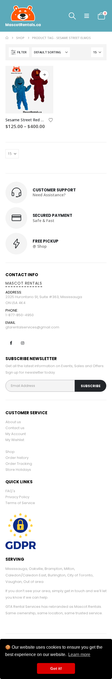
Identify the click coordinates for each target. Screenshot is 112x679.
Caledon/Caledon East (25, 575)
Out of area (33, 581)
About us (13, 422)
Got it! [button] (56, 668)
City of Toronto (80, 575)
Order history (17, 457)
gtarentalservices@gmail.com (32, 327)
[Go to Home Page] (6, 38)
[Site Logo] (32, 15)
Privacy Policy (17, 497)
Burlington (57, 575)
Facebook (11, 343)
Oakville (36, 568)
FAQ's (10, 491)
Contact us (14, 427)
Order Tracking (18, 463)
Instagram (22, 343)
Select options (44, 75)
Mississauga (16, 568)
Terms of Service (20, 502)
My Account (15, 433)
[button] (72, 15)
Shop (10, 451)
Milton (69, 568)
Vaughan (13, 581)
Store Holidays (18, 469)
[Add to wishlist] (50, 119)
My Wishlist (14, 439)
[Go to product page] (29, 89)
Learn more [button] (79, 654)
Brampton (53, 568)
